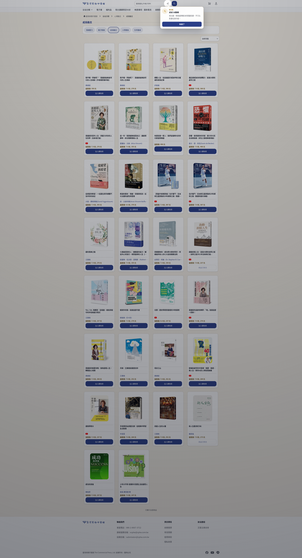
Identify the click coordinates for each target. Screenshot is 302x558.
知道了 (182, 24)
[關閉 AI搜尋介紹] (151, 279)
